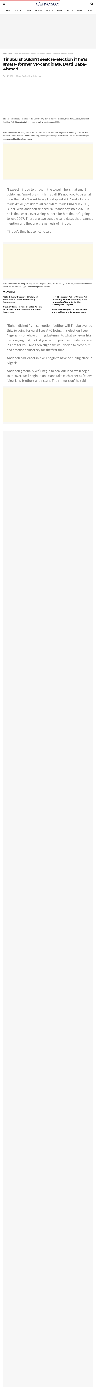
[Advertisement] (48, 31)
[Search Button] (91, 3)
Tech (59, 10)
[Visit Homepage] (48, 3)
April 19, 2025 (8, 76)
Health (69, 10)
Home (7, 10)
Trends (90, 10)
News (79, 10)
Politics (18, 10)
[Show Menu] (4, 3)
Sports (49, 10)
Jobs (29, 10)
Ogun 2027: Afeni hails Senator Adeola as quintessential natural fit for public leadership (22, 309)
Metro (38, 10)
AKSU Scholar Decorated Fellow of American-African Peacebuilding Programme (20, 299)
